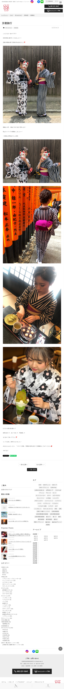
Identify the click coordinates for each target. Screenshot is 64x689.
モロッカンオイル (7, 586)
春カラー (48, 516)
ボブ (56, 506)
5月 (35, 538)
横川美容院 (49, 519)
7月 (45, 536)
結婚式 (4, 603)
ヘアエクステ (5, 599)
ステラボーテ (5, 582)
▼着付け (3, 567)
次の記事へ (39, 464)
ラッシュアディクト (7, 580)
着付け (4, 572)
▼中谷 (4, 633)
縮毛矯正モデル (6, 590)
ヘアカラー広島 (42, 506)
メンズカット (5, 597)
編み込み (48, 522)
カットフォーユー (40, 495)
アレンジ (48, 492)
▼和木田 (16, 27)
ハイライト (58, 500)
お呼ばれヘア (49, 490)
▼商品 (3, 576)
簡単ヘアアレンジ (39, 522)
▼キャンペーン (5, 618)
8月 (35, 536)
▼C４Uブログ (8, 27)
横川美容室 (41, 519)
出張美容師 (4, 626)
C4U (40, 484)
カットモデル (5, 592)
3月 (55, 538)
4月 (45, 538)
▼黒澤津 (4, 640)
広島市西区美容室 (54, 514)
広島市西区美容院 (39, 516)
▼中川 (4, 629)
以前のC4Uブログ (6, 489)
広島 (60, 508)
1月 (45, 540)
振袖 (3, 571)
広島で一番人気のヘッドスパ (8, 642)
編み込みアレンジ (57, 522)
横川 (59, 516)
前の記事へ (24, 464)
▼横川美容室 (4, 621)
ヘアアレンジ (5, 616)
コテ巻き (48, 498)
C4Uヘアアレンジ (44, 487)
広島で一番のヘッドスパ (43, 511)
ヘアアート (5, 607)
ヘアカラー (5, 605)
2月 (35, 540)
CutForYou (53, 487)
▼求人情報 (4, 620)
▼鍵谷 (4, 631)
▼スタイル (4, 596)
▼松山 (4, 637)
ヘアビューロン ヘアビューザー (10, 578)
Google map (38, 661)
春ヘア (54, 516)
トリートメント (49, 500)
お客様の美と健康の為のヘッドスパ (11, 644)
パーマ (4, 601)
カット (54, 492)
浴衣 (3, 569)
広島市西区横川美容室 (42, 514)
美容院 (48, 524)
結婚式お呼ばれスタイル (8, 614)
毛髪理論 (4, 623)
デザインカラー (6, 608)
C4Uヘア (54, 484)
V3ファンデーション (7, 584)
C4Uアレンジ (46, 484)
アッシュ (41, 492)
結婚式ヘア (5, 612)
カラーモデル (5, 593)
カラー (49, 495)
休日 (56, 508)
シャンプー (56, 498)
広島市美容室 (55, 511)
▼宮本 (4, 638)
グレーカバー (5, 610)
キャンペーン (40, 498)
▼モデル (3, 588)
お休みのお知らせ (39, 490)
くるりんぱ (58, 490)
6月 (55, 536)
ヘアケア (50, 506)
